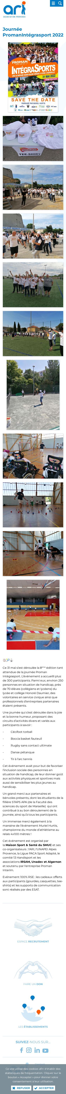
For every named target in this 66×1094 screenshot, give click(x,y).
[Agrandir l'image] (33, 77)
